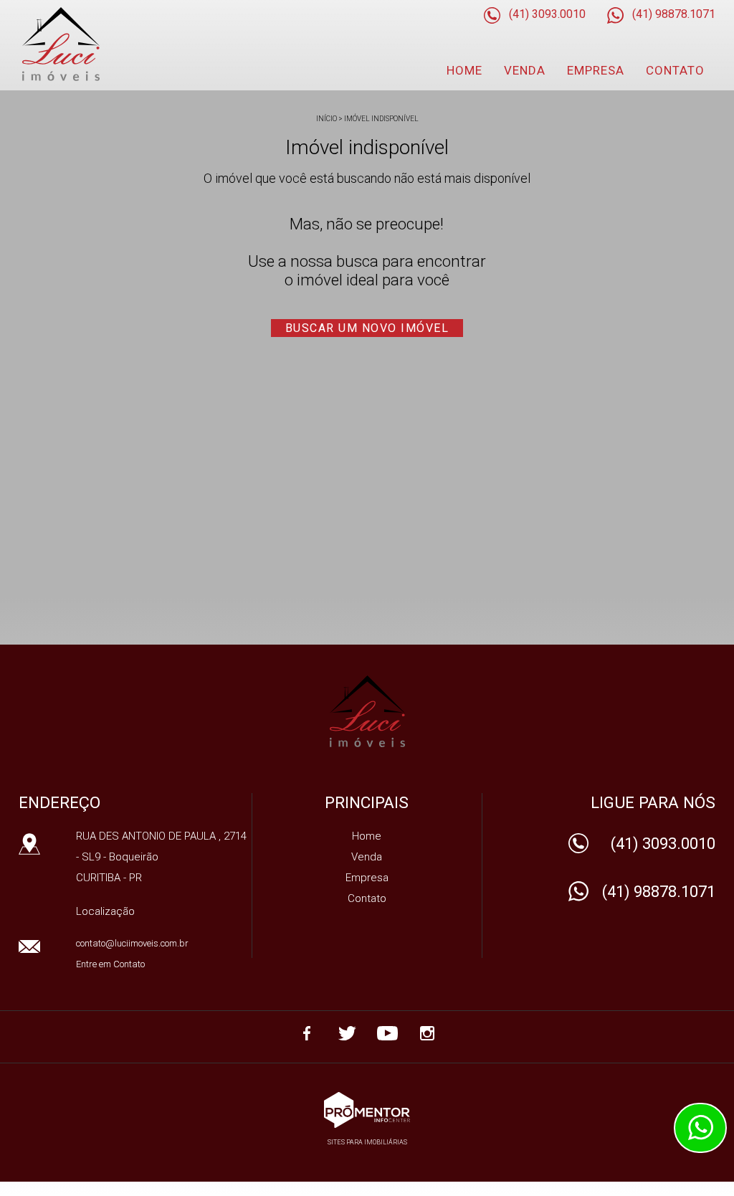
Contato (675, 70)
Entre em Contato (110, 964)
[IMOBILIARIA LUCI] (98, 44)
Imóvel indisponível (381, 119)
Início (326, 119)
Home (464, 70)
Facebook (306, 1033)
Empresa (595, 70)
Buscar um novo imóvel (367, 328)
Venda (524, 70)
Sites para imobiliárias (367, 1142)
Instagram (427, 1033)
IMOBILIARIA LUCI (367, 711)
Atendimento (700, 1128)
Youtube (387, 1033)
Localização (105, 911)
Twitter (347, 1033)
